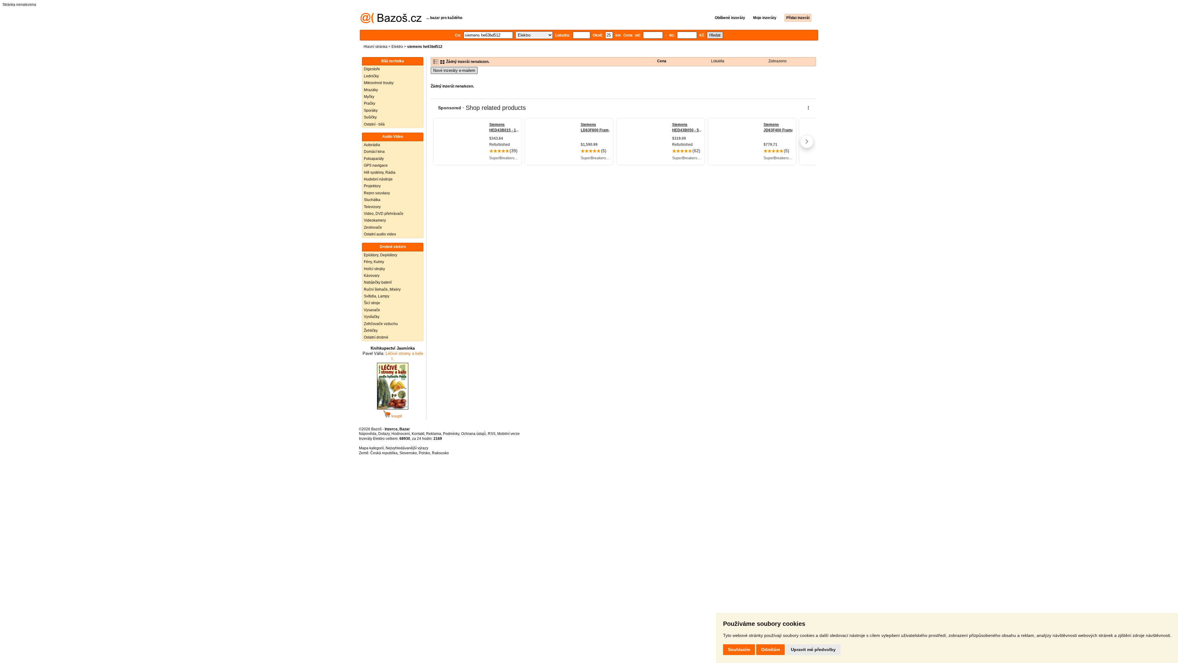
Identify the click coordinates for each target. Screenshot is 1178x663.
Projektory (372, 186)
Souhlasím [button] (739, 649)
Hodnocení (400, 434)
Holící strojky (374, 269)
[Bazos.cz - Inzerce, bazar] (391, 22)
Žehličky (371, 330)
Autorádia (372, 145)
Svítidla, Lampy (376, 296)
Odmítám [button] (770, 649)
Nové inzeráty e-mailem (454, 70)
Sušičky (370, 117)
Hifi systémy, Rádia (379, 172)
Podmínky (451, 434)
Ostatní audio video (380, 234)
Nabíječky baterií (378, 282)
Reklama (433, 434)
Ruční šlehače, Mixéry (382, 289)
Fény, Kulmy (374, 262)
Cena (661, 61)
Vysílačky (371, 317)
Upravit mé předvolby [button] (813, 649)
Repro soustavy (377, 193)
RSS (491, 434)
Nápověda (367, 434)
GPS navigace (376, 165)
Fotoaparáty (374, 159)
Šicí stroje (372, 303)
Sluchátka (372, 200)
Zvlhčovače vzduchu (381, 324)
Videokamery (375, 220)
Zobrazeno (777, 61)
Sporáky (371, 110)
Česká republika (384, 453)
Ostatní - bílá (374, 124)
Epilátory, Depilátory (380, 255)
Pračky (369, 103)
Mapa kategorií (371, 448)
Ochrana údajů (473, 434)
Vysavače (372, 310)
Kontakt (418, 434)
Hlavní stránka (375, 47)
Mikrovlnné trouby (379, 83)
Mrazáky (371, 90)
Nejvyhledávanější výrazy (407, 448)
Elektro (397, 47)
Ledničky (371, 76)
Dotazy (384, 434)
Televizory (372, 207)
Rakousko (440, 453)
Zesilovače (373, 227)
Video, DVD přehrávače (383, 213)
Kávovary (371, 275)
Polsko (424, 453)
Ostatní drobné (376, 337)
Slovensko (408, 453)
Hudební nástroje (378, 179)
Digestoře (372, 69)
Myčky (369, 97)
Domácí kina (374, 151)
